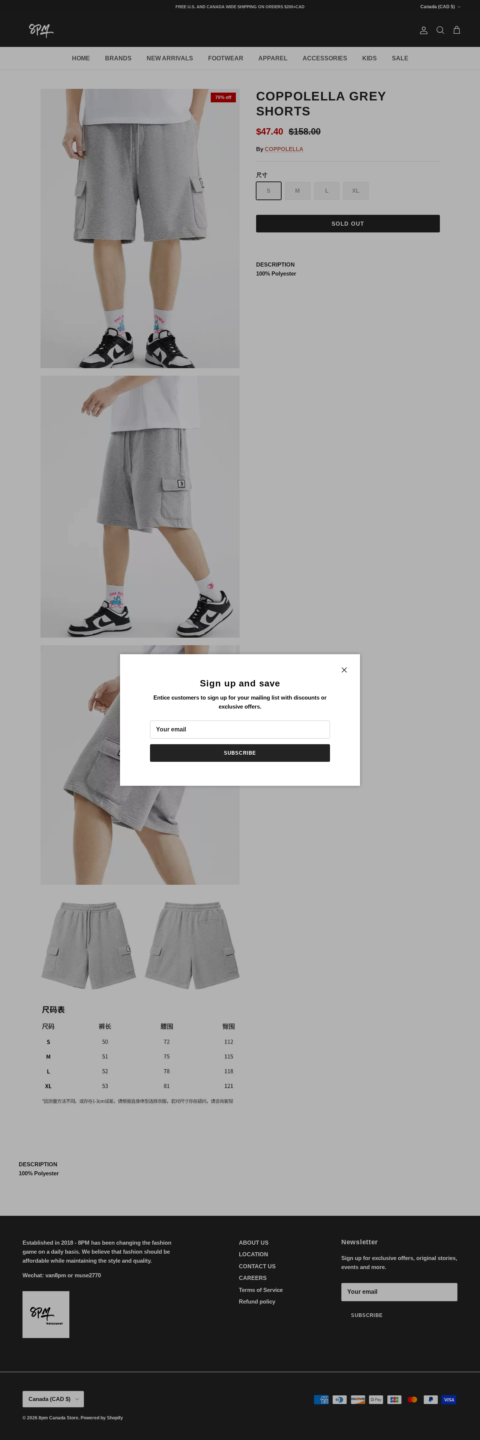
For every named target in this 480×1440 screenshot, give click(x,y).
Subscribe (240, 753)
